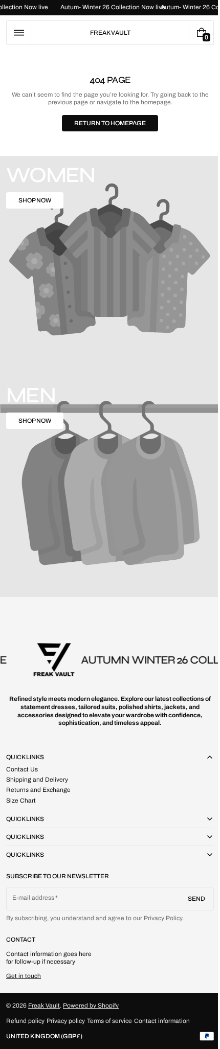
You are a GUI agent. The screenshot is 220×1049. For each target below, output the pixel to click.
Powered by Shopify (91, 1005)
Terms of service (109, 1020)
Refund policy (25, 1020)
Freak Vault (44, 1005)
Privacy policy (66, 1020)
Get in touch (23, 975)
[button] (19, 32)
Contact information (162, 1020)
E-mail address (33, 897)
